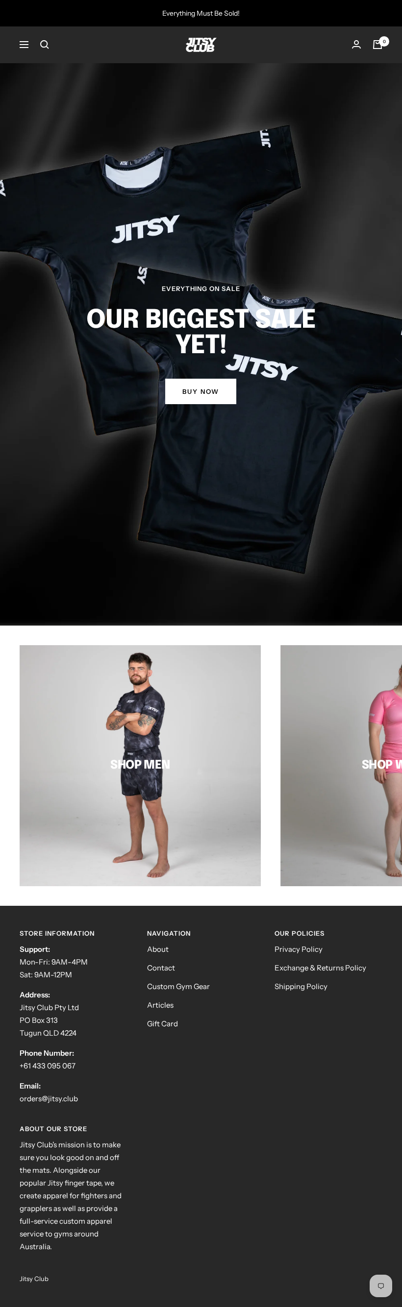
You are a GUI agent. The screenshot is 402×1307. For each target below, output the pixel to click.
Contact (161, 967)
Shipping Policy (301, 986)
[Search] (44, 44)
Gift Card (162, 1023)
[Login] (356, 44)
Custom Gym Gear (178, 986)
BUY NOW (200, 391)
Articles (160, 1005)
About (158, 949)
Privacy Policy (299, 949)
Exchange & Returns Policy (320, 967)
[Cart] (377, 44)
